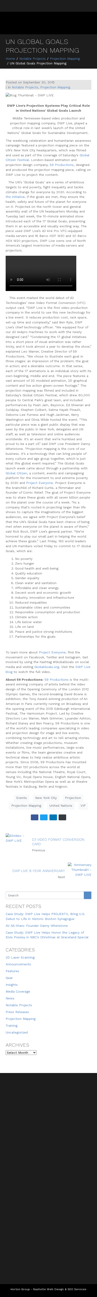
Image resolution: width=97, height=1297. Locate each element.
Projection (73, 798)
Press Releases (17, 1012)
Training (11, 1025)
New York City (46, 798)
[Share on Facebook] (34, 817)
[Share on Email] (62, 817)
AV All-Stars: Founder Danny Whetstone (37, 926)
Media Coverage (18, 991)
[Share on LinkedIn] (53, 817)
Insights (12, 985)
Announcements (18, 964)
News (10, 998)
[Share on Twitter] (44, 817)
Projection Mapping (55, 87)
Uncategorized (17, 1032)
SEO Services (77, 1289)
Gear (9, 978)
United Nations (60, 805)
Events (21, 798)
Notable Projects (25, 87)
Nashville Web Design (48, 1289)
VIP (83, 805)
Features (12, 971)
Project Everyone (52, 652)
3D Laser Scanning (20, 957)
